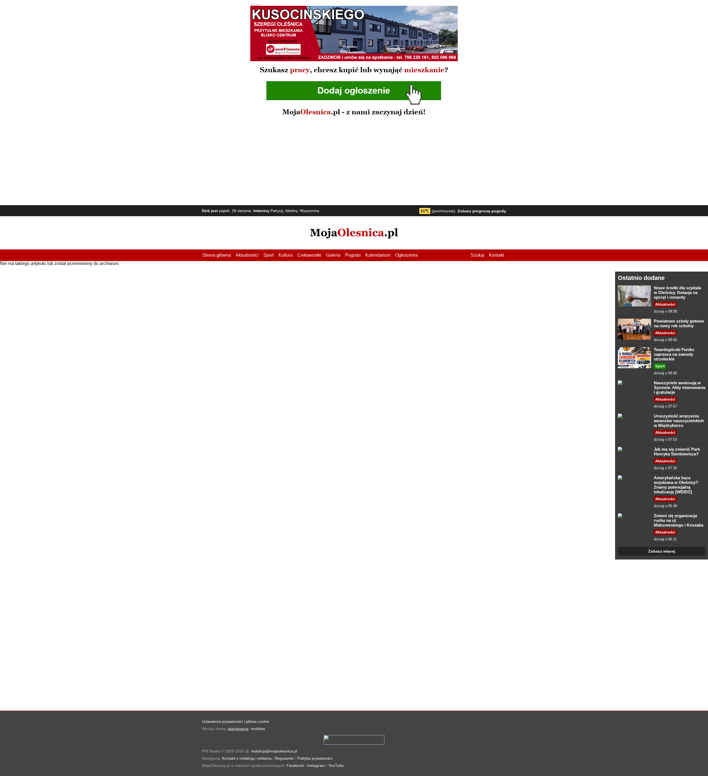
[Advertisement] (354, 161)
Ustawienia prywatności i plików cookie (235, 721)
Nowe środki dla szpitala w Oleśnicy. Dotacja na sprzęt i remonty (677, 292)
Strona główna (216, 255)
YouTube (336, 765)
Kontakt (496, 255)
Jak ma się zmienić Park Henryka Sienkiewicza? (677, 451)
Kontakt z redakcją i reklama (247, 758)
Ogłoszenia (406, 255)
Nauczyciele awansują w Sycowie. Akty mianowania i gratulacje (679, 387)
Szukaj (477, 255)
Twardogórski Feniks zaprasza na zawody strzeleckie (674, 354)
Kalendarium (378, 255)
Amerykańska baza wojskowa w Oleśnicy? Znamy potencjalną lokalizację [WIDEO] (676, 484)
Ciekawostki (309, 255)
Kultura (285, 255)
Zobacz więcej (661, 551)
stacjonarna (238, 728)
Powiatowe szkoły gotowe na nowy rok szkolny (679, 323)
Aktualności (247, 255)
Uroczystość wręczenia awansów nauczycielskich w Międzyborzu (679, 421)
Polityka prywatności (314, 758)
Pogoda (353, 255)
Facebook (295, 765)
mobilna (258, 728)
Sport (268, 255)
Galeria (333, 255)
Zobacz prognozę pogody (481, 211)
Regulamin (284, 758)
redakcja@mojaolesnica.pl (274, 751)
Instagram (316, 765)
